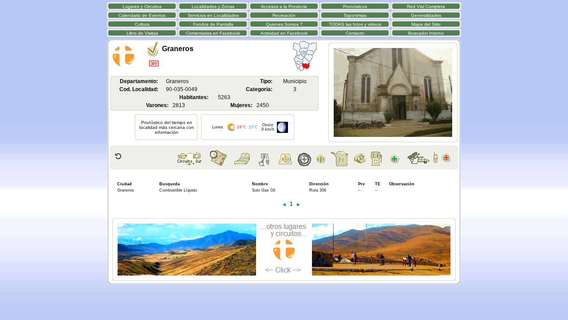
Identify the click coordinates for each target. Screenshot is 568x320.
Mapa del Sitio (426, 24)
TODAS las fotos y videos (355, 24)
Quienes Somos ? (284, 24)
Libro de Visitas (142, 33)
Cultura (142, 24)
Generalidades (426, 15)
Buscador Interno (426, 33)
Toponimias (355, 15)
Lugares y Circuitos (142, 6)
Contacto (355, 33)
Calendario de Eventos (142, 15)
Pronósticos (355, 6)
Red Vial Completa (426, 6)
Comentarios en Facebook (213, 33)
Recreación (284, 15)
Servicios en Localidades (213, 15)
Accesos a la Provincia (284, 6)
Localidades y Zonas (213, 6)
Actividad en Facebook (284, 33)
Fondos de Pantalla (213, 24)
